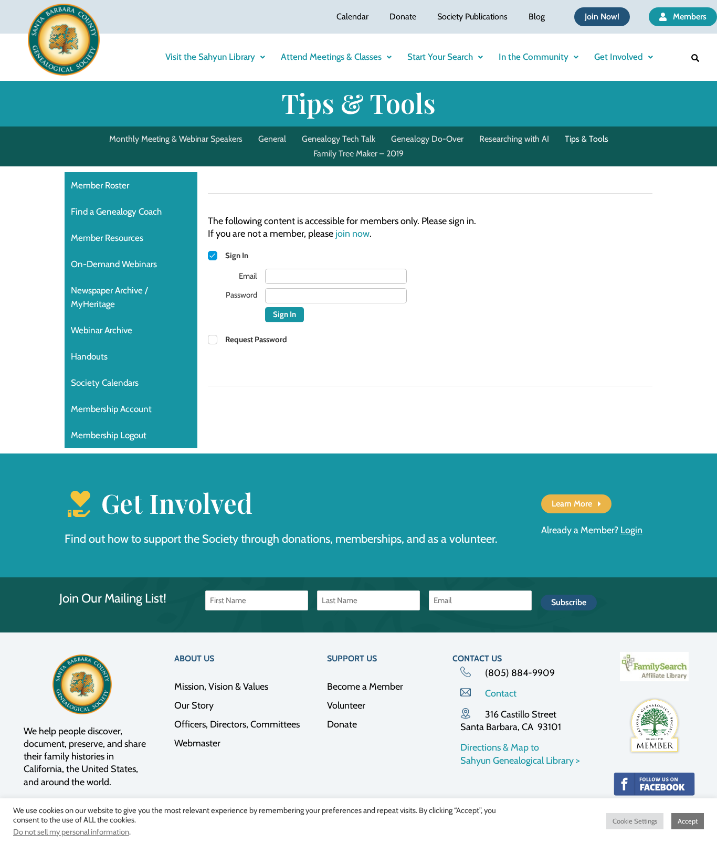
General (272, 139)
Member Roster (100, 185)
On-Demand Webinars (114, 264)
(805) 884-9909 (520, 673)
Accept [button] (688, 821)
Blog (537, 17)
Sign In (284, 314)
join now (352, 233)
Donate (402, 17)
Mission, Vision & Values (221, 686)
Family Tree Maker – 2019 (358, 154)
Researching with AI (514, 139)
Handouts (89, 356)
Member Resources (107, 238)
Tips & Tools (586, 139)
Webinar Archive (101, 330)
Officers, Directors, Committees (237, 724)
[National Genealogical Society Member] (654, 725)
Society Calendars (105, 382)
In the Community (533, 56)
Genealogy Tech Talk (338, 139)
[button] (215, 57)
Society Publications (472, 17)
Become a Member (365, 686)
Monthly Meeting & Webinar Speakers (175, 139)
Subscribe (568, 602)
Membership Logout (108, 435)
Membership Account (111, 409)
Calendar (352, 17)
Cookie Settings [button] (635, 821)
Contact (500, 693)
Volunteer (346, 705)
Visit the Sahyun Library (210, 56)
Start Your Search (440, 56)
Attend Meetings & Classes (331, 56)
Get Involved (618, 56)
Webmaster (197, 743)
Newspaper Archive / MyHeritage (109, 297)
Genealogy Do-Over (427, 139)
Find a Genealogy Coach (116, 211)
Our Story (194, 705)
